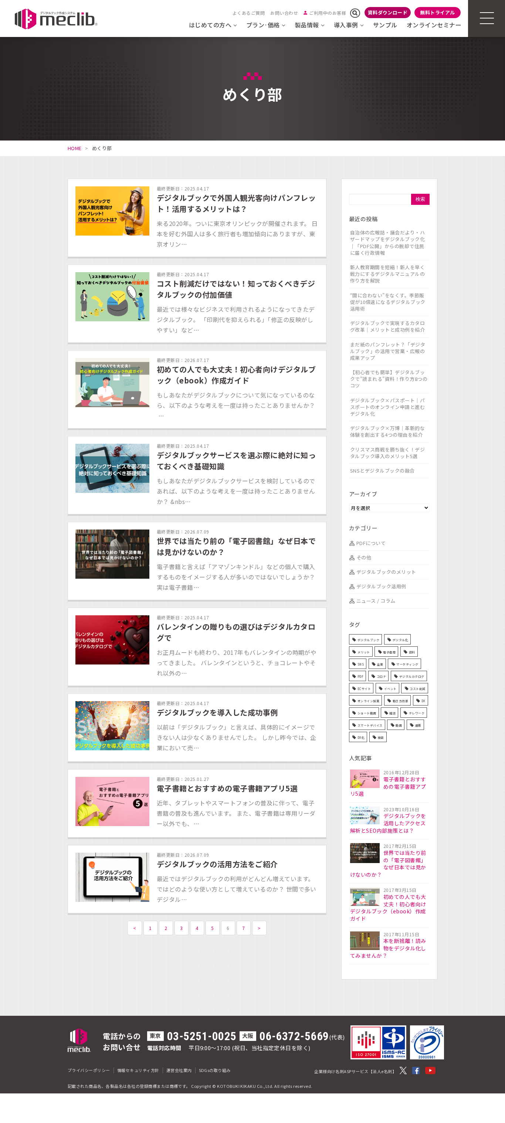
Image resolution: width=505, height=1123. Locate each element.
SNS (360, 664)
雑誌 (392, 713)
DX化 (361, 737)
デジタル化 (400, 640)
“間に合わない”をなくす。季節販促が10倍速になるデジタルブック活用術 (388, 302)
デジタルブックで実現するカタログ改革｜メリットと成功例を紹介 (387, 326)
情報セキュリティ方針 (138, 1070)
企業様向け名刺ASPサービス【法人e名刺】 (355, 1071)
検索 (381, 737)
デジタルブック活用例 (381, 586)
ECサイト (364, 689)
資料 (412, 652)
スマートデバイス (370, 725)
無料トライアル (437, 12)
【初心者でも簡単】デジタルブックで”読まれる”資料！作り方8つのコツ (388, 379)
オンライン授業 (368, 701)
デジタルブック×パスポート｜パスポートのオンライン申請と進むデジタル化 (387, 407)
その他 (363, 557)
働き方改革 (400, 701)
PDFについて (371, 543)
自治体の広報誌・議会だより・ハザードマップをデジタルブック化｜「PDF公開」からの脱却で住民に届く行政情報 (387, 242)
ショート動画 (366, 713)
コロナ (381, 676)
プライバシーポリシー (89, 1070)
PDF (360, 676)
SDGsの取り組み (215, 1070)
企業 (380, 664)
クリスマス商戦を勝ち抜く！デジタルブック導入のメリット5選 (387, 453)
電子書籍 (389, 652)
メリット (363, 652)
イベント (390, 689)
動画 (399, 725)
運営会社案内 (179, 1070)
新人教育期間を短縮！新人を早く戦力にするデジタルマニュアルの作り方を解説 (387, 274)
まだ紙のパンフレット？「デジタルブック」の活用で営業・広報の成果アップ (387, 351)
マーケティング (407, 664)
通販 (418, 725)
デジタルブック (368, 640)
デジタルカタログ (411, 676)
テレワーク (416, 713)
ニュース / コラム (376, 600)
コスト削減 (417, 689)
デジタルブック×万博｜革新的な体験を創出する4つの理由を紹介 (387, 431)
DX (423, 701)
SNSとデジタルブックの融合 (382, 470)
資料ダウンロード (388, 12)
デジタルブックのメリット (386, 571)
